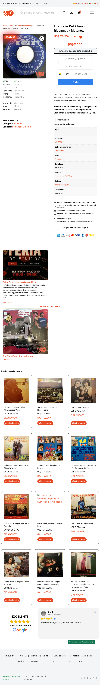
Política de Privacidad (28, 661)
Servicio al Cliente (30, 3)
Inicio (5, 26)
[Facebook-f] (87, 678)
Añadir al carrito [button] (12, 423)
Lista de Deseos (10, 3)
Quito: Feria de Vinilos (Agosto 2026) (19, 282)
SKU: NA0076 (16, 586)
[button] (91, 13)
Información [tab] (63, 120)
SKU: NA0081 (16, 528)
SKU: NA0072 (48, 470)
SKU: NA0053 (49, 528)
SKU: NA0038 (48, 586)
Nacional (27, 26)
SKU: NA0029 (80, 411)
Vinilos (19, 26)
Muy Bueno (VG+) (62, 185)
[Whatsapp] (81, 678)
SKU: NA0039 (82, 527)
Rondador (59, 151)
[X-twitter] (93, 678)
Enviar (76, 82)
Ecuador (58, 159)
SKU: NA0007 (47, 412)
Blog (46, 3)
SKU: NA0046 (14, 412)
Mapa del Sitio (75, 661)
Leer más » (7, 302)
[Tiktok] (90, 678)
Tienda (12, 26)
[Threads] (96, 678)
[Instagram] (84, 678)
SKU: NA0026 (83, 470)
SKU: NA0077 (82, 588)
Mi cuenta (9, 656)
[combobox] (63, 74)
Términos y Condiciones (84, 656)
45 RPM (58, 142)
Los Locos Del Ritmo (22, 126)
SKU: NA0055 (16, 470)
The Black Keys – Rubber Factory (18, 356)
